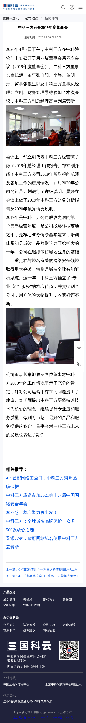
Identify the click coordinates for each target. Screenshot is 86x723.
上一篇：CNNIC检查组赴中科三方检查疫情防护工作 (42, 569)
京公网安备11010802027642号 (31, 717)
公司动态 (31, 18)
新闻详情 (51, 18)
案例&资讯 (11, 18)
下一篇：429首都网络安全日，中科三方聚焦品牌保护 (42, 576)
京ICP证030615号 (63, 717)
